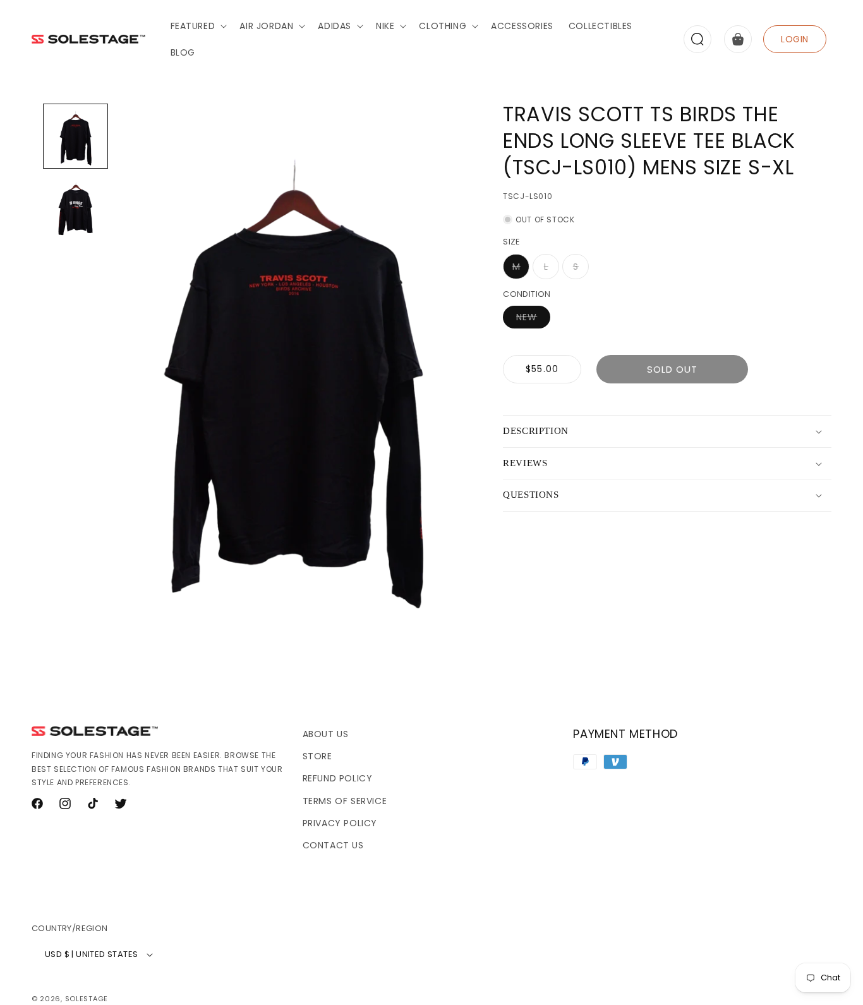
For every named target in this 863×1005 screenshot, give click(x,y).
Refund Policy (338, 778)
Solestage (86, 999)
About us (326, 734)
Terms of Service (345, 801)
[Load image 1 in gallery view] (75, 136)
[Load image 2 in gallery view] (75, 207)
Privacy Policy (340, 823)
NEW (533, 319)
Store (317, 756)
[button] (197, 26)
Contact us (333, 845)
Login (795, 39)
